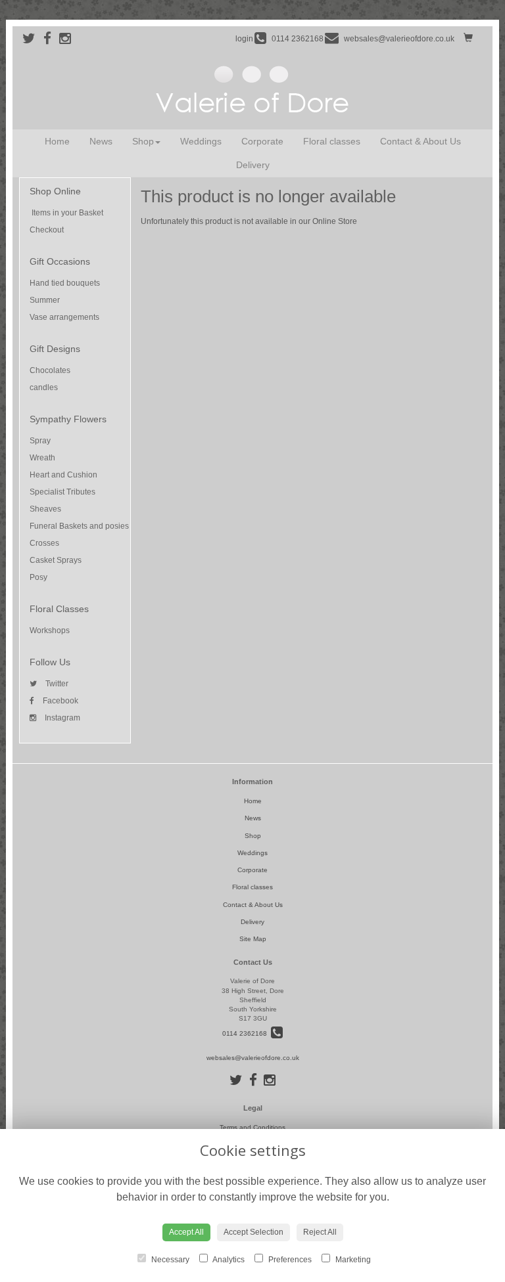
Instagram (61, 717)
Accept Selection (253, 1232)
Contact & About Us (420, 141)
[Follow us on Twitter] (32, 38)
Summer (45, 300)
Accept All (186, 1232)
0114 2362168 (246, 1033)
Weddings (201, 141)
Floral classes (331, 141)
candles (44, 387)
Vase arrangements (64, 317)
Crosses (44, 543)
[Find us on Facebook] (51, 38)
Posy (38, 577)
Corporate (262, 141)
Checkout (47, 229)
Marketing (352, 1259)
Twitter (55, 683)
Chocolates (50, 370)
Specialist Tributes (62, 492)
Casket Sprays (56, 560)
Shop (143, 141)
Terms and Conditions (252, 1127)
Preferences (289, 1259)
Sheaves (45, 509)
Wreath (42, 457)
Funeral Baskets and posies (79, 526)
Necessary (169, 1259)
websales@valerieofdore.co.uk (252, 1057)
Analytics (228, 1259)
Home (57, 141)
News (100, 141)
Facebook (59, 700)
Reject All (320, 1232)
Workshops (50, 630)
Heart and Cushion (63, 474)
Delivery (253, 165)
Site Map (252, 938)
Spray (40, 440)
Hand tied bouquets (65, 283)
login (244, 38)
